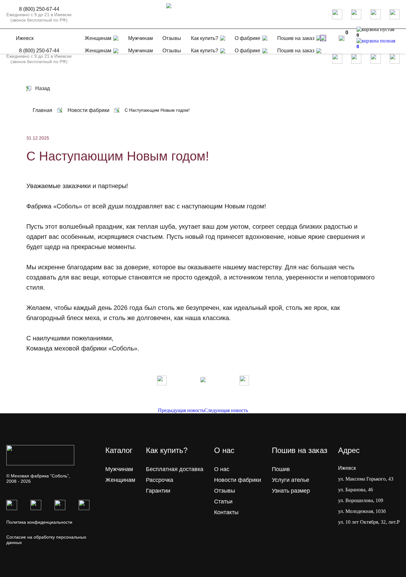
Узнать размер (291, 491)
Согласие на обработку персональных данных (46, 539)
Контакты (226, 512)
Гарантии (158, 491)
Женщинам (98, 50)
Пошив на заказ (295, 38)
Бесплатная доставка (174, 469)
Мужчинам (140, 50)
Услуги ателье (290, 480)
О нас (221, 469)
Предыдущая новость (181, 410)
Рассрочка (159, 480)
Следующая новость (226, 410)
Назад (42, 88)
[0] (341, 38)
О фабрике (247, 38)
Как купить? (204, 38)
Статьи (223, 501)
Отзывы (171, 50)
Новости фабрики (237, 480)
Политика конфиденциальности (39, 522)
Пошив (281, 469)
